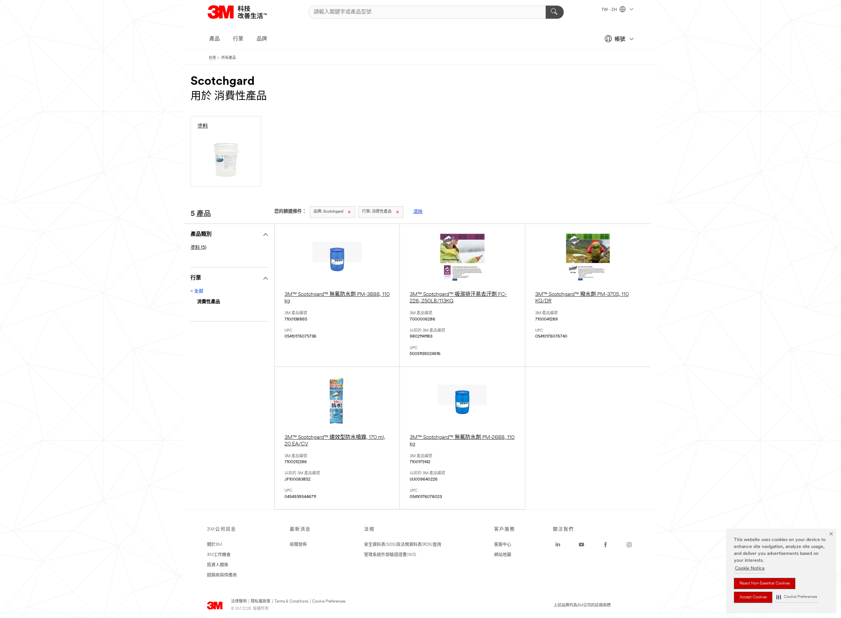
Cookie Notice (750, 568)
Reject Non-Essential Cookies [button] (764, 583)
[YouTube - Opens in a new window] (581, 545)
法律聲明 (239, 602)
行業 (238, 39)
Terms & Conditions (291, 602)
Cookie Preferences (328, 602)
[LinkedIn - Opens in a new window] (558, 545)
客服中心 (502, 544)
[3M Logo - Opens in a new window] (245, 12)
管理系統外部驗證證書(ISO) (390, 555)
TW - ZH (610, 10)
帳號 (619, 39)
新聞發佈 (298, 544)
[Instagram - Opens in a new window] (629, 545)
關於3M (214, 544)
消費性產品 (377, 212)
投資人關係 (217, 565)
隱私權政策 (260, 602)
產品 (214, 39)
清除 (417, 211)
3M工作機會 (219, 555)
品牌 (262, 39)
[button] (796, 597)
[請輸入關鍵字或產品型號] (555, 12)
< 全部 (197, 291)
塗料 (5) (198, 247)
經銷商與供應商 (222, 575)
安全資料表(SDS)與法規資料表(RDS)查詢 (402, 544)
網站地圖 (502, 555)
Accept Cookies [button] (753, 597)
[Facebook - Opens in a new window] (605, 545)
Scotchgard (328, 212)
